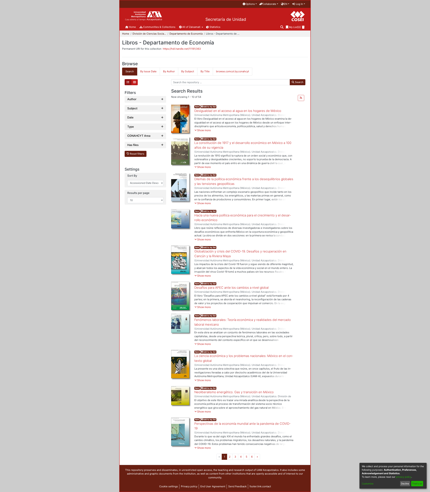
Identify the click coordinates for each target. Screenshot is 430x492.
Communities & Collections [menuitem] (159, 27)
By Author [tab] (169, 71)
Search (298, 82)
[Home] (143, 16)
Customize (367, 483)
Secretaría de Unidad (225, 19)
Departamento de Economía (186, 33)
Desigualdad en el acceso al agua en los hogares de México (237, 111)
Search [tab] (129, 71)
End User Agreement (212, 486)
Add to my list (209, 107)
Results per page (138, 193)
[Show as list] (128, 82)
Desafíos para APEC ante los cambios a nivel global (231, 288)
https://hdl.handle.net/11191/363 (182, 48)
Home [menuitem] (132, 27)
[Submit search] (282, 27)
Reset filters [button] (136, 153)
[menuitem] (249, 4)
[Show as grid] (134, 82)
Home (125, 33)
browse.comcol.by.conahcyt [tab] (232, 71)
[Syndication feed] (301, 98)
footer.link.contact (260, 486)
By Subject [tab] (187, 71)
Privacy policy (189, 486)
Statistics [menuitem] (214, 27)
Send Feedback (237, 486)
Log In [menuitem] (299, 4)
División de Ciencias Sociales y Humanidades (149, 33)
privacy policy (403, 476)
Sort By (132, 175)
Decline (405, 483)
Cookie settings (168, 486)
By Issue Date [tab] (148, 71)
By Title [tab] (205, 71)
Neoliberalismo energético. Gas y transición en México (234, 392)
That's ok (417, 483)
